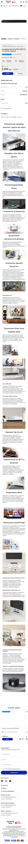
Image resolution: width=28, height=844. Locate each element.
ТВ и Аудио (4, 45)
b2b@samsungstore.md (10, 805)
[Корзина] (26, 2)
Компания (5, 785)
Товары (4, 788)
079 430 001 (8, 815)
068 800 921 (8, 807)
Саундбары (9, 45)
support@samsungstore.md (11, 813)
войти (14, 117)
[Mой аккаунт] (23, 2)
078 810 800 (9, 799)
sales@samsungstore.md (10, 797)
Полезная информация (8, 791)
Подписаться (14, 772)
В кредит (20, 73)
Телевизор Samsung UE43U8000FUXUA (11, 728)
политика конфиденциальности (14, 768)
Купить (8, 73)
